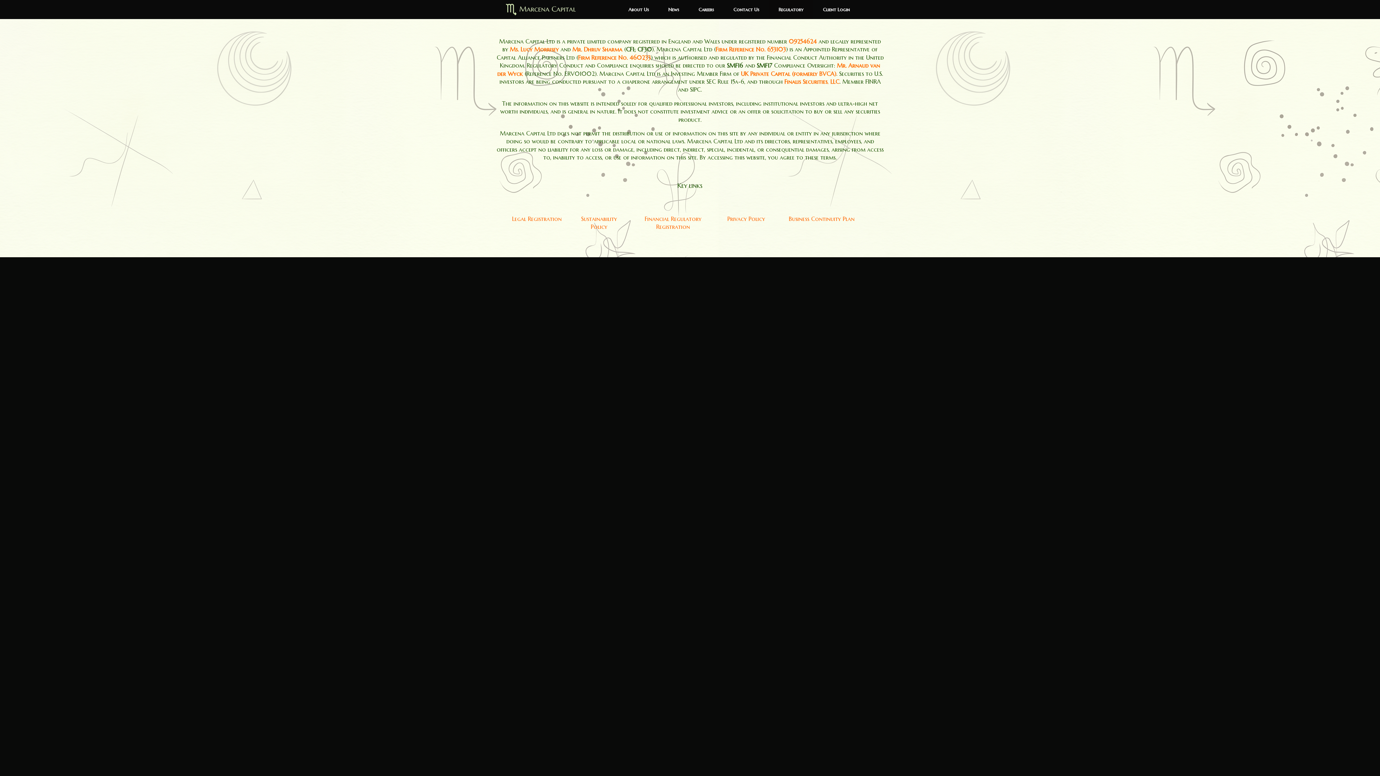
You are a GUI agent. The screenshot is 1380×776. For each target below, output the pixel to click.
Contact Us (746, 9)
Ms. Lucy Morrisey (534, 49)
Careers (706, 9)
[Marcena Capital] (542, 9)
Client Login (836, 9)
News (673, 9)
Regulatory (791, 9)
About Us (639, 9)
